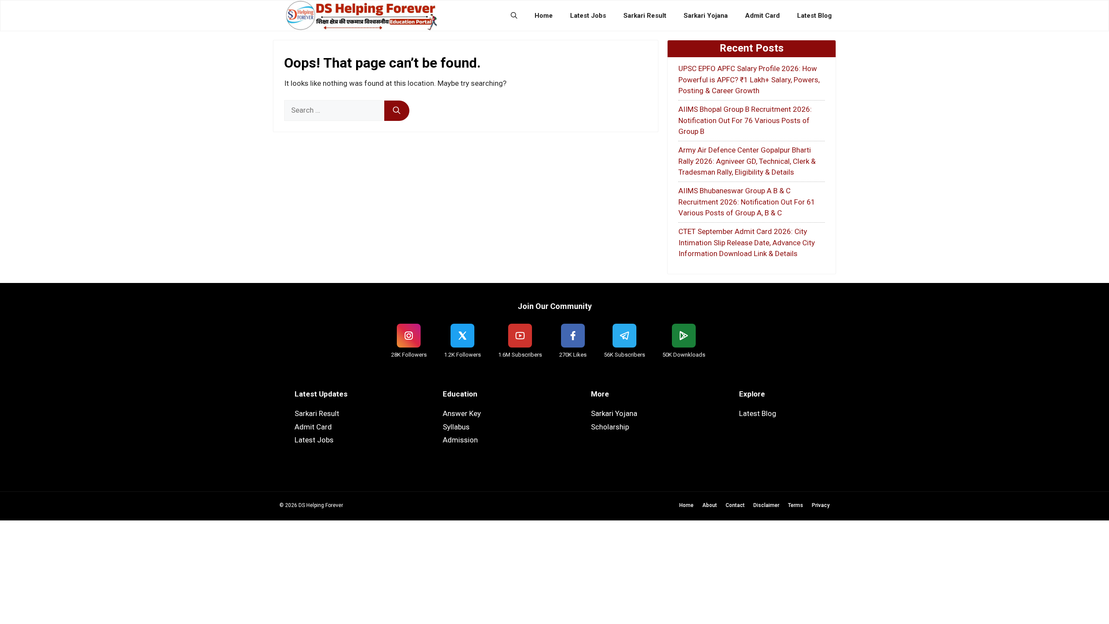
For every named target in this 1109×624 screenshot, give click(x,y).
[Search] (396, 111)
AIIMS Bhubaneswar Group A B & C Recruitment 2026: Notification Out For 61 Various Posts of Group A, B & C (746, 201)
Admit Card (762, 16)
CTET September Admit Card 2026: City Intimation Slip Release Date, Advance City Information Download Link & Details (746, 242)
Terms (795, 505)
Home (544, 16)
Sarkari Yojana (706, 16)
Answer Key (462, 413)
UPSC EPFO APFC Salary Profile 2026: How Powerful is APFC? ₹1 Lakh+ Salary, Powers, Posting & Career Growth (749, 79)
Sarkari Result (644, 16)
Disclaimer (766, 505)
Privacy (821, 505)
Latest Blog (814, 16)
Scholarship (610, 426)
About (709, 505)
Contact (735, 505)
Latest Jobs (588, 16)
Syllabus (456, 426)
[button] (514, 16)
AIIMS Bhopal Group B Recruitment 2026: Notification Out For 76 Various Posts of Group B (745, 120)
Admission (460, 440)
